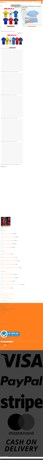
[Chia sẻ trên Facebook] (22, 26)
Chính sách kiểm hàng (3, 331)
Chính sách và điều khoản (2, 0)
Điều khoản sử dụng (2, 324)
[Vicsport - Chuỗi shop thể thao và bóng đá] (3, 2)
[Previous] (0, 37)
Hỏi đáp (7, 0)
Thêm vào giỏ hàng (30, 21)
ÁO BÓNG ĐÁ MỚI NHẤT (26, 24)
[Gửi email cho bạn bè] (24, 26)
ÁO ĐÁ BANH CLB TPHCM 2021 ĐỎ (5, 236)
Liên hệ (11, 0)
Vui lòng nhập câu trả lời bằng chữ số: (4, 353)
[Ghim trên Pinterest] (25, 26)
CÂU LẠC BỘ (35, 24)
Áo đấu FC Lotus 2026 (4, 310)
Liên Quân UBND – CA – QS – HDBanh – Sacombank (8, 303)
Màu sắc (23, 16)
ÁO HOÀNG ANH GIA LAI (31, 24)
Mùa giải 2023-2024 (38, 24)
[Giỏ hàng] (41, 1)
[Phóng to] (1, 15)
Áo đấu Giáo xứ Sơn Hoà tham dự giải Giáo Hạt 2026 (8, 308)
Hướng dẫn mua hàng (3, 325)
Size (22, 18)
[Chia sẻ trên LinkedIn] (27, 26)
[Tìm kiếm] (41, 3)
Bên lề (9, 0)
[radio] (22, 17)
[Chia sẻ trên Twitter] (23, 26)
